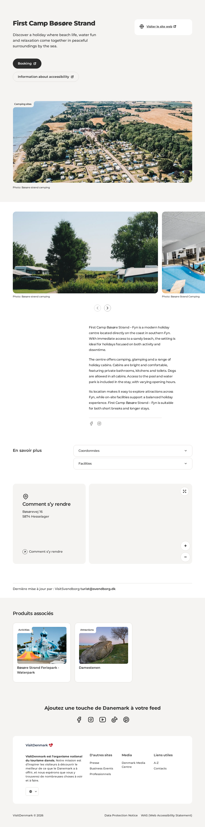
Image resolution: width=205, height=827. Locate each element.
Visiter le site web (159, 26)
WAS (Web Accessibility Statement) (166, 815)
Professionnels (100, 774)
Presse (94, 763)
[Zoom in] (185, 546)
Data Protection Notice (121, 815)
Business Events (101, 768)
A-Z (156, 763)
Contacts (160, 768)
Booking (25, 63)
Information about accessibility (43, 77)
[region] (140, 524)
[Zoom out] (185, 557)
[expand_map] (184, 491)
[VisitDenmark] (39, 745)
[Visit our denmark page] (78, 719)
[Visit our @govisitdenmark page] (114, 719)
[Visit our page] (90, 719)
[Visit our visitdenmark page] (102, 719)
